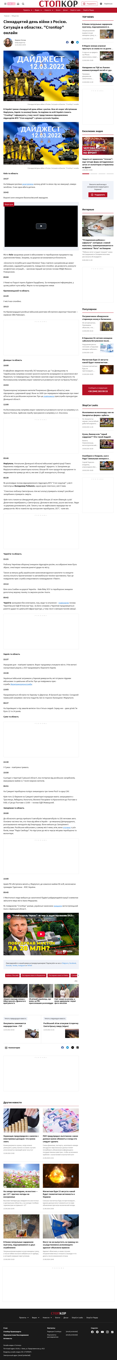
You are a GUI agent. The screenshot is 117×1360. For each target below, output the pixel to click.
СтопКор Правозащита (12, 1332)
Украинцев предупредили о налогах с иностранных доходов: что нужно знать (21, 1139)
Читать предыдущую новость (15, 1018)
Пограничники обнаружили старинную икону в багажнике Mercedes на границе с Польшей (97, 319)
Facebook (72, 963)
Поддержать (91, 4)
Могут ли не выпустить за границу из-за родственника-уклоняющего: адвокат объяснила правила (61, 1245)
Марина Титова (20, 40)
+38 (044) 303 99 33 (98, 391)
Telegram (65, 963)
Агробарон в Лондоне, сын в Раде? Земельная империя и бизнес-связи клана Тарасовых (96, 458)
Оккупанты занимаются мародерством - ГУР (14, 1025)
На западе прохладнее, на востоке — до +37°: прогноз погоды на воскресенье (20, 1194)
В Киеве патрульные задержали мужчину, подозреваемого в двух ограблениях (19, 1245)
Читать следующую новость (55, 1018)
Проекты (26, 10)
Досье (65, 10)
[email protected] (24, 1355)
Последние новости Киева (58, 975)
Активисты (7, 1338)
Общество (15, 16)
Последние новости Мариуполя (33, 975)
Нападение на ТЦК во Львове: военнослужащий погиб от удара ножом (98, 70)
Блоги (58, 10)
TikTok (29, 965)
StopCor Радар (88, 10)
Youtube (8, 965)
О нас (5, 1328)
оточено (67, 827)
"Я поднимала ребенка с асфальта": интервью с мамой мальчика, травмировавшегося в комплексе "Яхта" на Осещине (97, 244)
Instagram (21, 965)
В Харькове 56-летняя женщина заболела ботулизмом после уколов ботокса (97, 341)
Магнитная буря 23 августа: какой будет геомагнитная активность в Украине (59, 1194)
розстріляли (27, 184)
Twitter (14, 965)
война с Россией (12, 975)
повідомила (49, 396)
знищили (58, 906)
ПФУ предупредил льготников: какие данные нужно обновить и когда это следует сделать (60, 1139)
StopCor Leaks (75, 10)
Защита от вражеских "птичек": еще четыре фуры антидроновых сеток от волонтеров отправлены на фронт (98, 163)
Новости (47, 10)
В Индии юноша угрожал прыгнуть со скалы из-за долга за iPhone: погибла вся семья (98, 48)
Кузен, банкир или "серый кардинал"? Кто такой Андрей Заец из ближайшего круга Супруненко (96, 438)
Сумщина (75, 975)
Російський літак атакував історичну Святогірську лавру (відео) (60, 1025)
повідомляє (63, 602)
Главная (6, 16)
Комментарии (14, 1047)
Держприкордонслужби (21, 684)
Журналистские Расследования (16, 1335)
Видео (37, 10)
